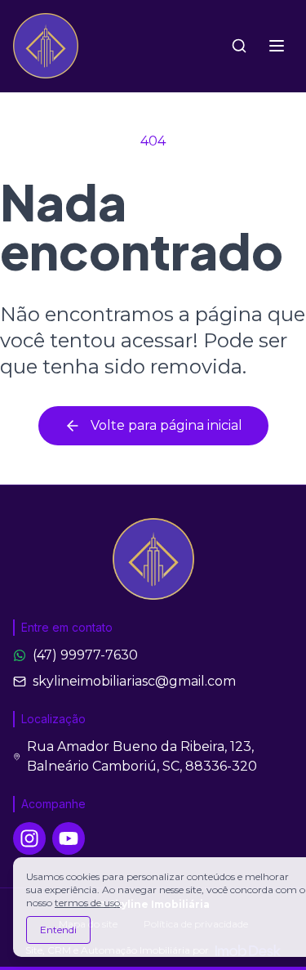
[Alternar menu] (276, 45)
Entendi (58, 929)
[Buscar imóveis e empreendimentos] (239, 45)
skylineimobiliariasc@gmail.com (134, 681)
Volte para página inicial (166, 425)
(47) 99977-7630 (85, 655)
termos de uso (87, 902)
